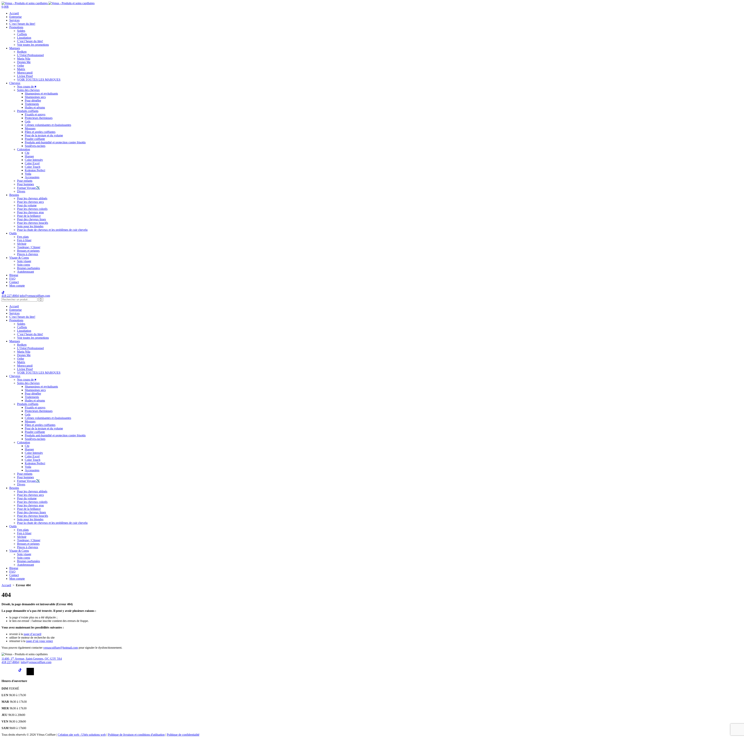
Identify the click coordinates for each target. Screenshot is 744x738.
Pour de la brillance (29, 215)
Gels (27, 121)
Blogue (13, 275)
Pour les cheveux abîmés (32, 198)
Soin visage (24, 261)
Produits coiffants (27, 111)
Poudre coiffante (35, 139)
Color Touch (32, 166)
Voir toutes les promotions (33, 44)
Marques (14, 48)
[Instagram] (13, 671)
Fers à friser (24, 240)
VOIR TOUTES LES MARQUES (38, 79)
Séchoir (21, 243)
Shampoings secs (35, 97)
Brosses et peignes (28, 250)
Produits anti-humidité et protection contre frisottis (55, 142)
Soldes (21, 30)
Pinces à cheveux (27, 254)
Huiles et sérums (35, 107)
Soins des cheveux (28, 90)
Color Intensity (34, 159)
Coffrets (22, 34)
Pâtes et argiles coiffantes (40, 132)
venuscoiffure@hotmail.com (60, 647)
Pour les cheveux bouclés (32, 222)
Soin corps (23, 264)
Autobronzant (25, 271)
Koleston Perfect (35, 170)
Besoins (14, 195)
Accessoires (32, 177)
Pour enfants (24, 180)
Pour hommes (25, 184)
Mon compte (17, 285)
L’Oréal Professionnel (30, 55)
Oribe (20, 65)
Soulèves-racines (35, 145)
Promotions (16, 27)
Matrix (21, 69)
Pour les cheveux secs (30, 201)
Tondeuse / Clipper (28, 247)
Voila (28, 173)
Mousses (30, 128)
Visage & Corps (19, 257)
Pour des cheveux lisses (31, 219)
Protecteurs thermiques (39, 118)
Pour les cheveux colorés (32, 208)
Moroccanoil (25, 72)
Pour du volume (27, 205)
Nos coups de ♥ (26, 86)
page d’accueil (32, 634)
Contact (14, 282)
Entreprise (15, 16)
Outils (13, 233)
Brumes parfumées (28, 268)
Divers (21, 191)
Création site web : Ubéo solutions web (82, 734)
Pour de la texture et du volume (44, 135)
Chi (27, 152)
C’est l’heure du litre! (22, 23)
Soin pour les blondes (30, 226)
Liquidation (24, 37)
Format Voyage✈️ (28, 188)
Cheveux (14, 83)
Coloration (23, 149)
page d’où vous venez (39, 641)
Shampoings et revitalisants (41, 93)
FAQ (12, 278)
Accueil (14, 13)
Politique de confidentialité (183, 734)
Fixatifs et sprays (35, 114)
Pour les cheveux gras (30, 212)
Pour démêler (33, 100)
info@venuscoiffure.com (36, 662)
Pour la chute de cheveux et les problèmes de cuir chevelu (52, 229)
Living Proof (25, 76)
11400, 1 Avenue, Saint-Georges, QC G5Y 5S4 (32, 658)
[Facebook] (5, 671)
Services (14, 20)
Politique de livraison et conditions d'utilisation (136, 734)
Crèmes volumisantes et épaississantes (48, 125)
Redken (22, 51)
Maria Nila (23, 58)
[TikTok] (22, 671)
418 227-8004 (10, 295)
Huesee (29, 156)
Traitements (32, 104)
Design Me (24, 62)
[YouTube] (30, 671)
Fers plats (23, 236)
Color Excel (32, 163)
